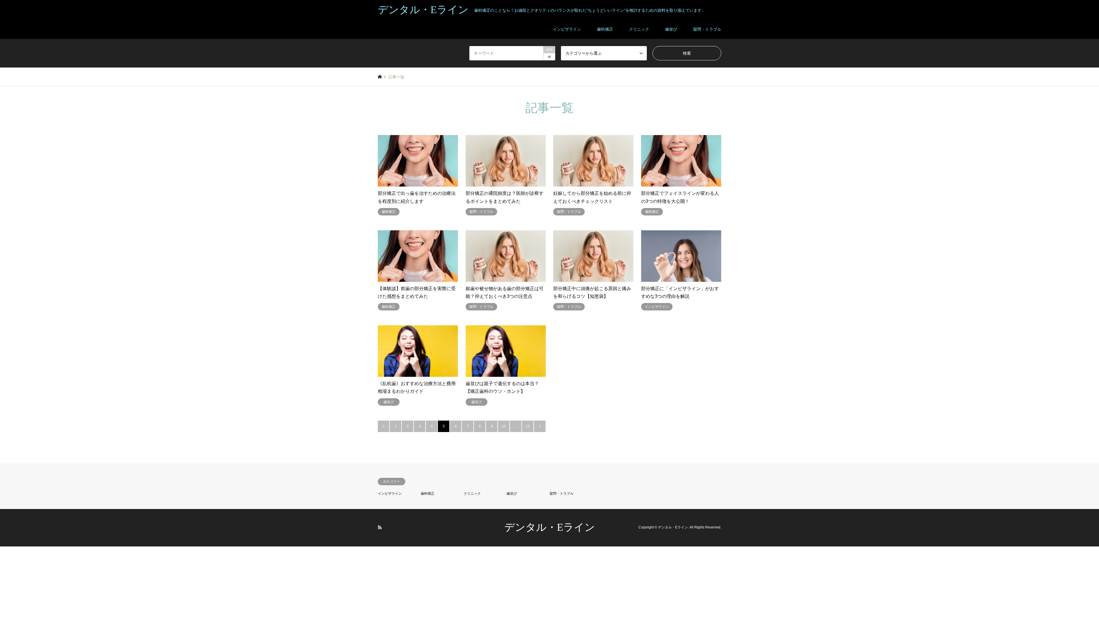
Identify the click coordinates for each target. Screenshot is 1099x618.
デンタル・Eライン (549, 527)
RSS (380, 527)
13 (528, 426)
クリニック (639, 29)
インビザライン (567, 29)
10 (504, 426)
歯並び (671, 29)
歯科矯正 (605, 29)
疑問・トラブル (707, 29)
